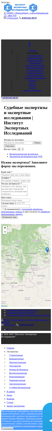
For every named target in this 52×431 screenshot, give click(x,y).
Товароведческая (35, 73)
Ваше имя (6, 172)
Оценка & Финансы (35, 65)
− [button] (5, 232)
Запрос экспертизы (32, 90)
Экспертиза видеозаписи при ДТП (25, 156)
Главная (32, 50)
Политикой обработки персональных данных (22, 426)
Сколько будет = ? (13, 203)
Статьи (32, 88)
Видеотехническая (35, 68)
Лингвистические (35, 60)
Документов (35, 63)
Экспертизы (32, 53)
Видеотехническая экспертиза (23, 154)
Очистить (9, 146)
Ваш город (6, 197)
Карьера (32, 85)
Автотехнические (35, 75)
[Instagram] (8, 329)
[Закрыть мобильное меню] (29, 46)
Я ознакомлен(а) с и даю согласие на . (25, 211)
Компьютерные (35, 58)
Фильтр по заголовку (14, 140)
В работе (32, 80)
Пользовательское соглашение (21, 313)
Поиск (37, 143)
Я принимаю (7, 428)
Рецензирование (35, 70)
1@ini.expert (12, 18)
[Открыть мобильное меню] (30, 43)
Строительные (35, 55)
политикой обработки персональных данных (22, 210)
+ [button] (5, 227)
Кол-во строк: (10, 149)
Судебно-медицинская (35, 78)
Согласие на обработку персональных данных (28, 315)
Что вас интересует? (11, 183)
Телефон (6, 178)
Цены (32, 83)
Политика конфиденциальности (22, 310)
